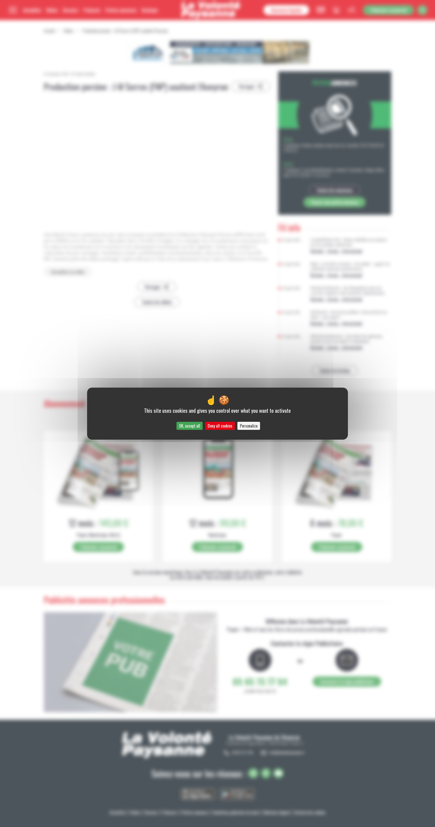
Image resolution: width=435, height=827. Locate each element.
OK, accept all (189, 426)
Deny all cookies (220, 426)
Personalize (249, 426)
